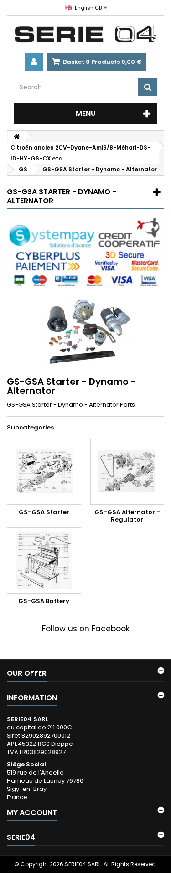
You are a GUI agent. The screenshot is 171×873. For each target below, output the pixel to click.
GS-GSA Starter (44, 512)
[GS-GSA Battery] (44, 560)
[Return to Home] (16, 136)
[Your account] (34, 62)
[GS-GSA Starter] (44, 472)
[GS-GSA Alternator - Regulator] (127, 472)
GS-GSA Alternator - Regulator (127, 516)
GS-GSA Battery (43, 601)
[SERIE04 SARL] (85, 34)
